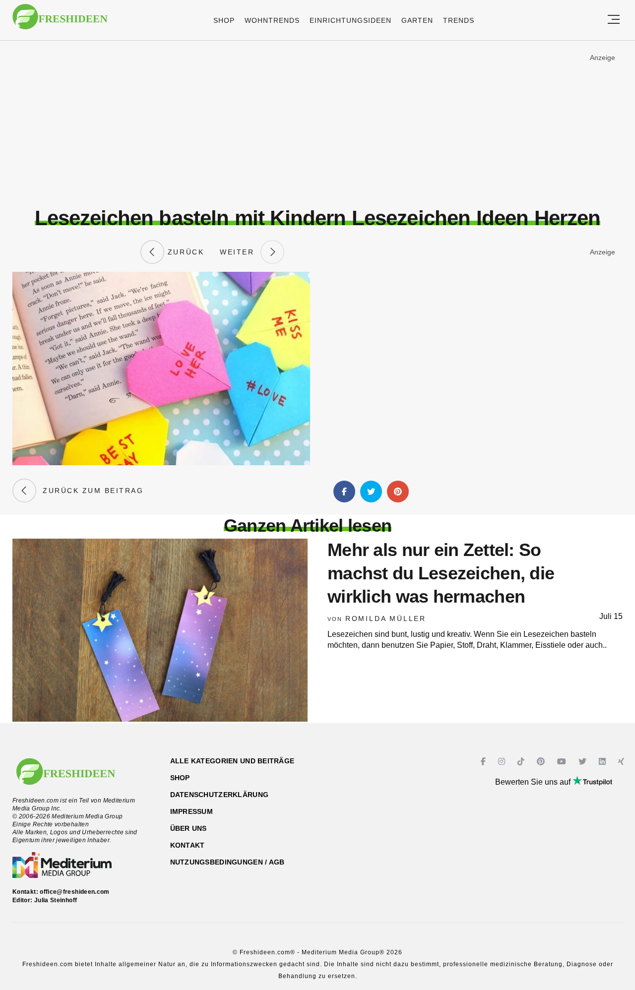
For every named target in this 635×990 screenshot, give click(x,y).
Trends (458, 20)
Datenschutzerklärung (219, 795)
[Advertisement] (317, 124)
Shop (224, 20)
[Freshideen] (60, 21)
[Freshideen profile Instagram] (503, 761)
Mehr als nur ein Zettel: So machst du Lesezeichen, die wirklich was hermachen (440, 573)
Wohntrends (272, 20)
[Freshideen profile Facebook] (484, 761)
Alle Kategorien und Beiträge (232, 761)
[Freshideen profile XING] (622, 761)
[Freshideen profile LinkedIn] (603, 761)
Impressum (191, 811)
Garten (417, 20)
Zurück (184, 252)
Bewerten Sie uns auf (533, 782)
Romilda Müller (385, 618)
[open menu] (614, 20)
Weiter (240, 252)
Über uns (188, 828)
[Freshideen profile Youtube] (563, 761)
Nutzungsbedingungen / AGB (227, 862)
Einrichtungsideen (350, 20)
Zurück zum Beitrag (89, 491)
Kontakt (187, 845)
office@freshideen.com (75, 891)
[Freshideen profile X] (583, 761)
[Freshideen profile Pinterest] (542, 761)
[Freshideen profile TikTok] (522, 761)
